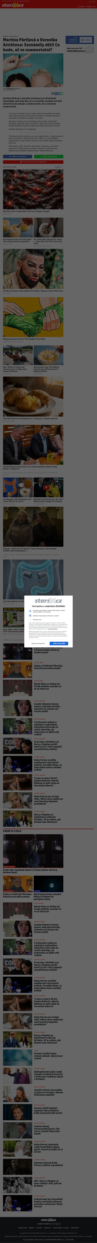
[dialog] (48, 621)
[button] (48, 619)
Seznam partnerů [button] (52, 629)
